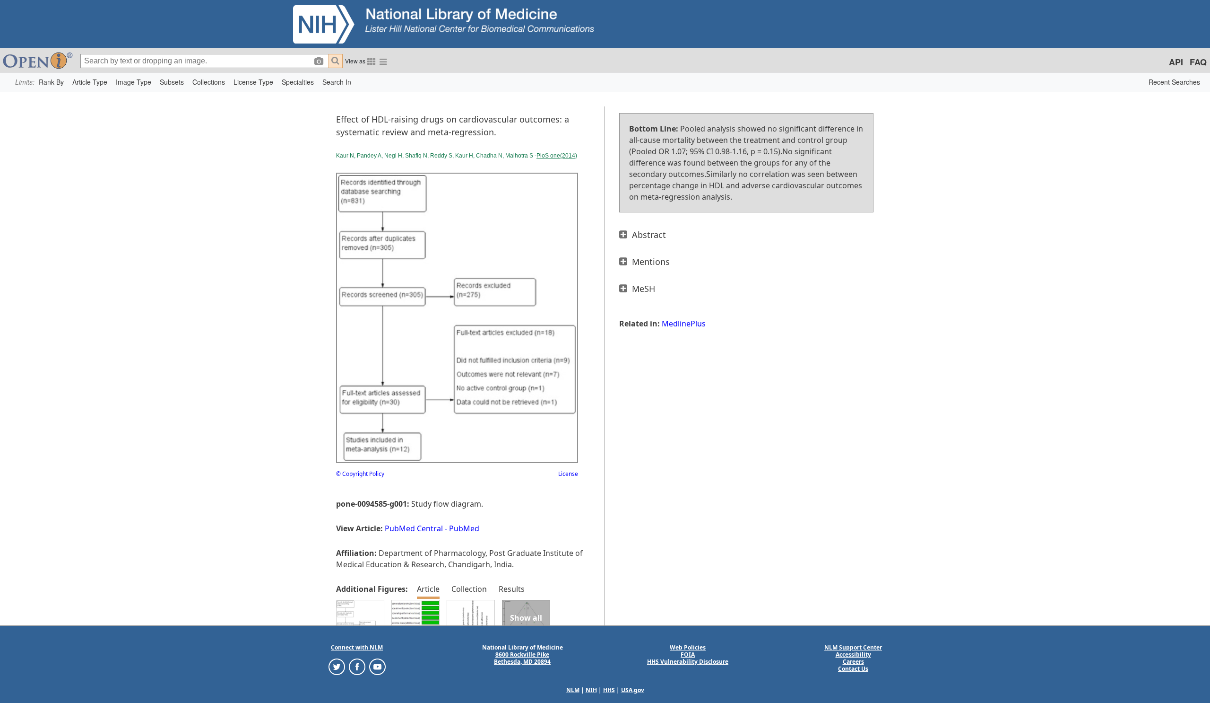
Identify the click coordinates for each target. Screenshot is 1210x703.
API (1176, 62)
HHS (609, 690)
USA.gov (632, 690)
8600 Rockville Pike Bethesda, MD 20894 (522, 658)
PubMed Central (414, 528)
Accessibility (853, 654)
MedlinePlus (684, 323)
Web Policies (688, 647)
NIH (591, 690)
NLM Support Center (853, 647)
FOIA (688, 654)
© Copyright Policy (360, 474)
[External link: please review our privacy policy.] (336, 666)
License (568, 474)
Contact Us (853, 669)
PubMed (464, 528)
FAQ (1198, 62)
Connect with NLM (357, 647)
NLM (572, 690)
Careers (853, 662)
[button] (51, 82)
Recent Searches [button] (1174, 82)
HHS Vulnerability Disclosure (687, 662)
